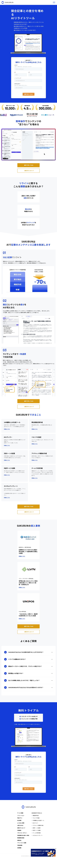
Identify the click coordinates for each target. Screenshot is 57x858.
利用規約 (19, 830)
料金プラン (19, 818)
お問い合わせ (20, 825)
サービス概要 (20, 813)
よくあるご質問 (20, 823)
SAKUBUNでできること (37, 813)
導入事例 (19, 820)
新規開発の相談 (20, 837)
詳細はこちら (7, 429)
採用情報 (19, 847)
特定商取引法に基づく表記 (23, 835)
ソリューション (20, 815)
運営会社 (19, 840)
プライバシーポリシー (22, 832)
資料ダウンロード (21, 828)
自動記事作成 (36, 815)
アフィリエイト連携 (21, 842)
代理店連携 (19, 845)
